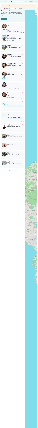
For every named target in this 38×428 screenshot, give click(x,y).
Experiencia (8, 8)
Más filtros (20, 8)
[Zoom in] (36, 11)
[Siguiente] (16, 170)
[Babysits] (3, 1)
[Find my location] (36, 14)
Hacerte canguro (31, 1)
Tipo (3, 8)
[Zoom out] (36, 12)
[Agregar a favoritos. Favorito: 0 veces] (23, 45)
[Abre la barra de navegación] (36, 1)
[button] (28, 178)
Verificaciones (14, 8)
